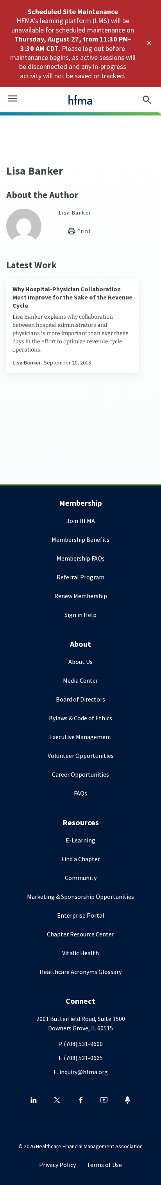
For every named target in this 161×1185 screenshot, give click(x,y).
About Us (80, 662)
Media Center (80, 680)
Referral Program (80, 577)
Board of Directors (80, 699)
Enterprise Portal (80, 915)
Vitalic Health (80, 953)
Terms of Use (104, 1165)
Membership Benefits (80, 539)
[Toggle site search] (147, 100)
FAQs (80, 793)
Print (83, 230)
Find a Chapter (80, 859)
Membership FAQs (81, 558)
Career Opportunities (80, 774)
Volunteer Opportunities (81, 755)
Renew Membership (80, 596)
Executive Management (80, 737)
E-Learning (80, 840)
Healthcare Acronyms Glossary (80, 972)
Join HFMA (80, 521)
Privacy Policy (57, 1165)
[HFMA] (80, 100)
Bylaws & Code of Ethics (80, 718)
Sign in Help (80, 615)
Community (81, 878)
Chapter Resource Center (80, 934)
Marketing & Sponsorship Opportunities (80, 896)
